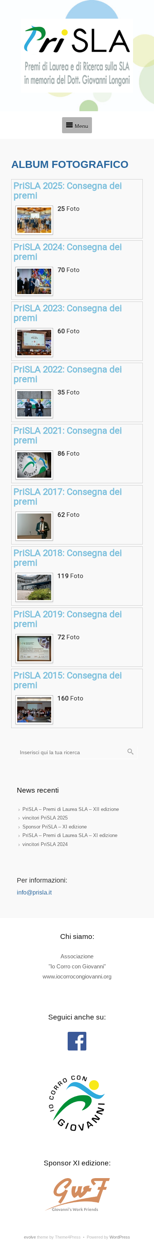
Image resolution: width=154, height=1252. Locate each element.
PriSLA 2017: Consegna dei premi (67, 497)
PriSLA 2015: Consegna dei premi (67, 680)
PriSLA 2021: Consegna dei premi (67, 435)
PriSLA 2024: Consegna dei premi (67, 252)
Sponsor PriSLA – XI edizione (54, 827)
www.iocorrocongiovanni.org (77, 976)
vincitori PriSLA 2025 (45, 818)
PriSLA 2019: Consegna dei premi (67, 619)
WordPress (120, 1237)
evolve (30, 1237)
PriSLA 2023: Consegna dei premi (67, 313)
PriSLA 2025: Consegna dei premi (67, 191)
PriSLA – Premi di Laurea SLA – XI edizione (69, 835)
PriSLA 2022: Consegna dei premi (67, 374)
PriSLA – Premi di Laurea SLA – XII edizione (70, 809)
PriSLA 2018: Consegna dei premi (67, 558)
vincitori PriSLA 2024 (45, 844)
